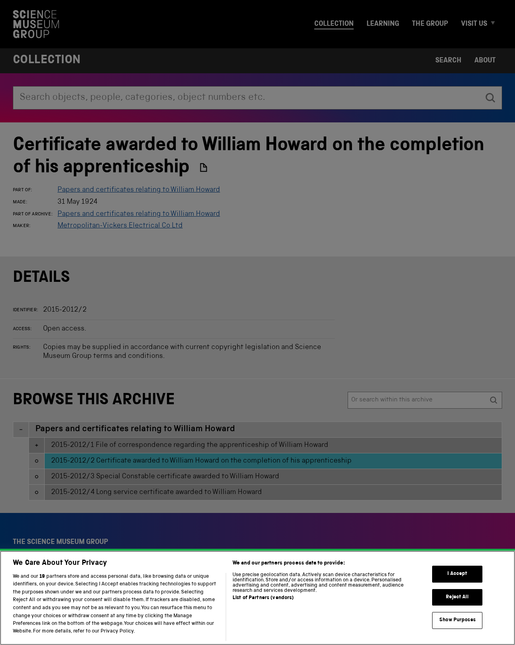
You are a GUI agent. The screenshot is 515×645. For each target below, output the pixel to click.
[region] (257, 598)
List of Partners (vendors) (263, 598)
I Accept (457, 574)
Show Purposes (457, 620)
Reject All (457, 597)
